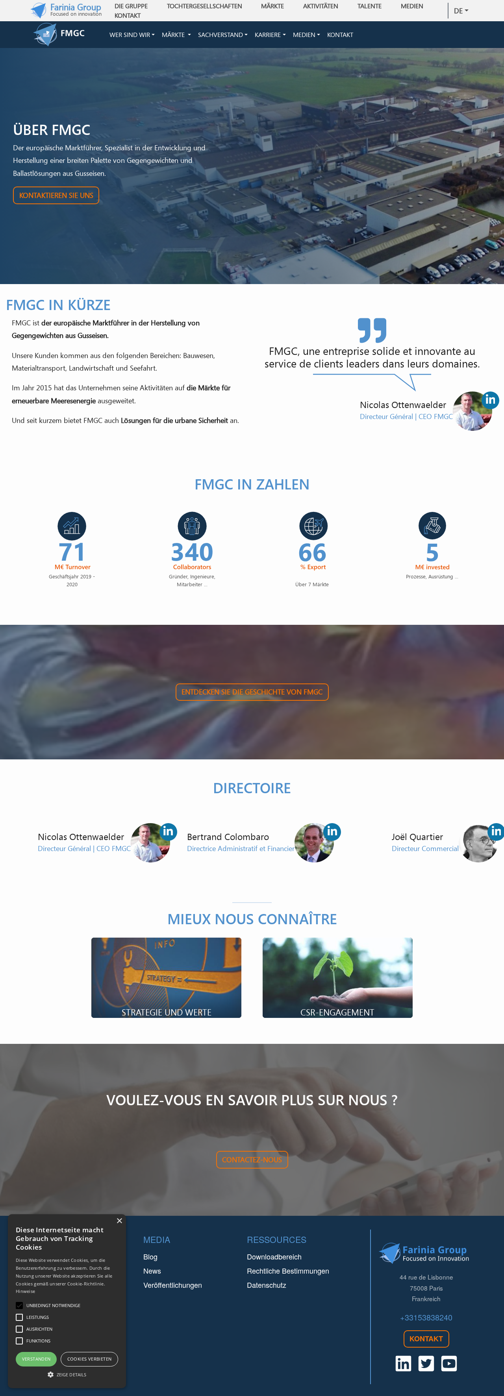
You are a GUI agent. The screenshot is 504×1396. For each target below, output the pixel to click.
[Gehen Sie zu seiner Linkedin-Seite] (490, 400)
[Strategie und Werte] (166, 978)
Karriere (268, 34)
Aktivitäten (320, 6)
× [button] (119, 1221)
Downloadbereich (274, 1256)
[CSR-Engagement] (338, 978)
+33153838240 (426, 1317)
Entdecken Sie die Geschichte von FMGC (252, 691)
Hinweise (25, 1291)
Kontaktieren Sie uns (56, 195)
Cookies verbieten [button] (89, 1359)
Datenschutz (266, 1285)
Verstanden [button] (36, 1359)
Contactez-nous (252, 1159)
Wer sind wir (129, 34)
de (458, 10)
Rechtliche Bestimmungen (288, 1270)
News (152, 1270)
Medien (304, 34)
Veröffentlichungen (172, 1285)
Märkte (174, 34)
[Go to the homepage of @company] (69, 34)
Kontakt (128, 15)
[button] (67, 1374)
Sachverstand (220, 34)
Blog (150, 1256)
